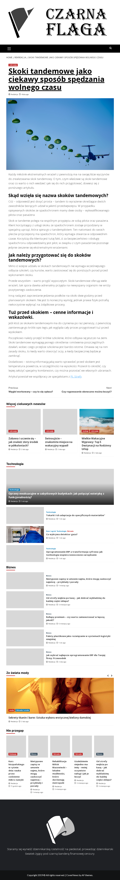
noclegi (85, 431)
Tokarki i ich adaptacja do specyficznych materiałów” (75, 515)
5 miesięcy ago (64, 624)
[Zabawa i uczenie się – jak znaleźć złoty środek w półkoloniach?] (23, 422)
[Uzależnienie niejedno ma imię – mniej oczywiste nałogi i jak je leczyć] (82, 747)
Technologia (14, 490)
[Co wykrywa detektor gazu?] (25, 534)
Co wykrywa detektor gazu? (62, 534)
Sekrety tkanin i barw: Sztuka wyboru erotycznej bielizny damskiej (49, 717)
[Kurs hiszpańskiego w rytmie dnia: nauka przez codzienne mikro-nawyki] (16, 747)
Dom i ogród (51, 531)
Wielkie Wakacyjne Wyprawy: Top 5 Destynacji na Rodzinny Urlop (96, 444)
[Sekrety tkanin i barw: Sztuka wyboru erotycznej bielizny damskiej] (60, 696)
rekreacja (13, 65)
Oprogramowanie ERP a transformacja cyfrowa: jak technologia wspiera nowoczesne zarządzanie (74, 553)
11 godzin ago (16, 786)
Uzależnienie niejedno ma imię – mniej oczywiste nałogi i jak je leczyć (81, 769)
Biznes (48, 576)
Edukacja (12, 754)
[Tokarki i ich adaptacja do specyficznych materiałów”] (25, 515)
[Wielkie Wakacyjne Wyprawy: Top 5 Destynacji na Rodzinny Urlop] (96, 422)
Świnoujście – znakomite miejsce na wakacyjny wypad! (58, 442)
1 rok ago (24, 501)
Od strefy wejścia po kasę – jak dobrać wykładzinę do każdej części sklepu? (104, 770)
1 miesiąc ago (64, 586)
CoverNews (72, 875)
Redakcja (14, 94)
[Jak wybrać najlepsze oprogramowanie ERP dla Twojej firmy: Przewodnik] (25, 656)
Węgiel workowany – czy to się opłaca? (30, 389)
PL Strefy (76, 376)
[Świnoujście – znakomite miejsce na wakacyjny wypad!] (60, 422)
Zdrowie (70, 531)
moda (11, 710)
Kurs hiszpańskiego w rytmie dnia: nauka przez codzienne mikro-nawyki (16, 770)
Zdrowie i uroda (22, 710)
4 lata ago (25, 94)
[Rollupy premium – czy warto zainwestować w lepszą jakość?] (25, 618)
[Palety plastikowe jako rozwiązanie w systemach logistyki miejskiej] (25, 637)
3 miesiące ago (64, 605)
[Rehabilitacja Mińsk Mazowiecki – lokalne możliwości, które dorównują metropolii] (60, 747)
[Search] (110, 48)
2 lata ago (25, 449)
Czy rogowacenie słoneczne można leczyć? (87, 389)
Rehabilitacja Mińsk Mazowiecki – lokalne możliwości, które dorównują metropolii (59, 772)
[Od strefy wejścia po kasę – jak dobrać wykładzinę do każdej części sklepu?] (25, 599)
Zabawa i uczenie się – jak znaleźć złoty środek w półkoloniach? (23, 442)
